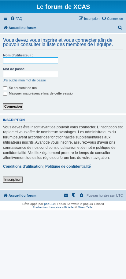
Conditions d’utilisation (23, 166)
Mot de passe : (15, 69)
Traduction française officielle (53, 207)
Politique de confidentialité (68, 166)
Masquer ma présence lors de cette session (41, 93)
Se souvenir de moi (22, 88)
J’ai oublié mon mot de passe (24, 80)
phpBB (49, 204)
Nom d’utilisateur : (18, 55)
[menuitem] (16, 18)
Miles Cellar (86, 207)
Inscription (12, 179)
